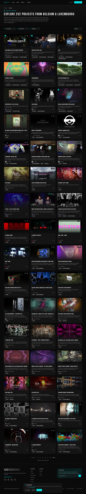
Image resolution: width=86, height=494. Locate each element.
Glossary (32, 479)
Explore (22, 2)
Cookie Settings (79, 488)
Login (41, 473)
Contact (28, 2)
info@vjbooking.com (8, 476)
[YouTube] (15, 480)
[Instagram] (8, 480)
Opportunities (33, 475)
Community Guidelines (70, 488)
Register (41, 471)
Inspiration (33, 477)
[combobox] (10, 29)
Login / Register (78, 2)
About (18, 2)
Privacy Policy (32, 487)
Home (13, 2)
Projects (32, 473)
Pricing (41, 475)
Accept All (39, 490)
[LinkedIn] (11, 480)
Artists (32, 471)
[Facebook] (5, 480)
